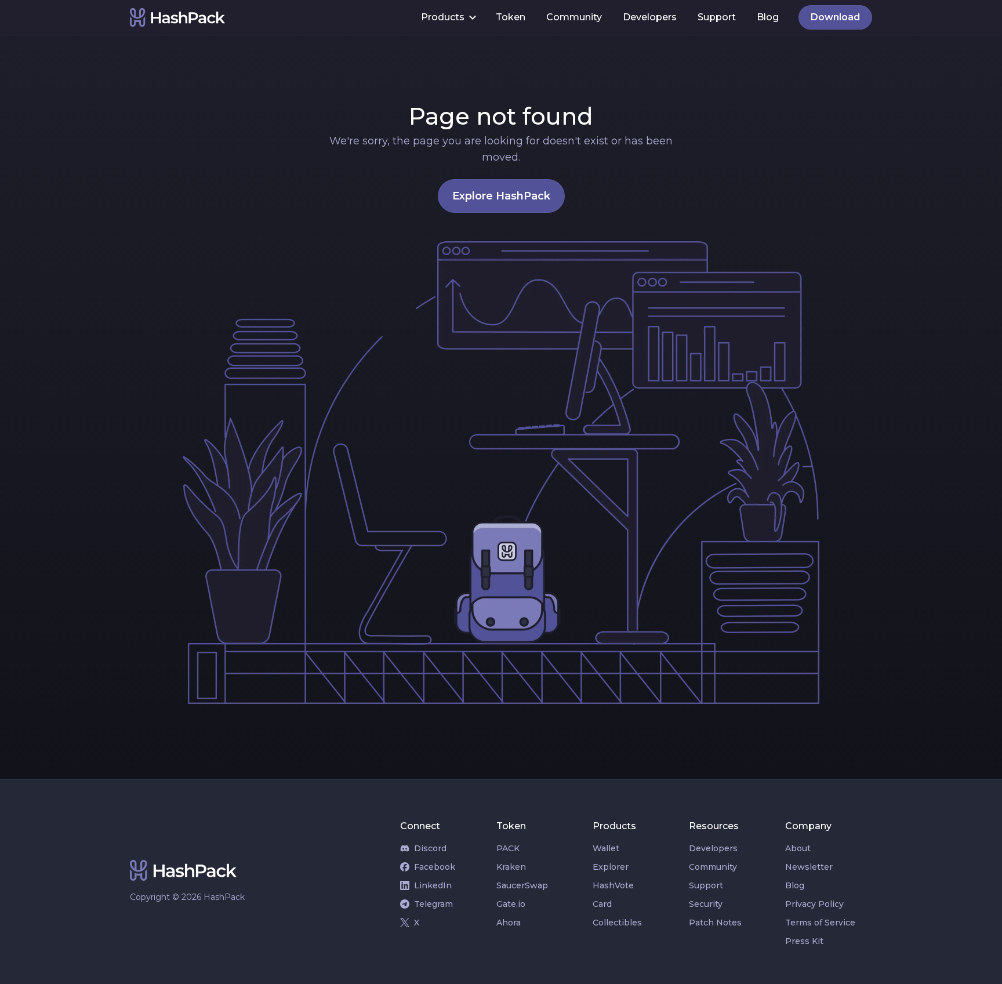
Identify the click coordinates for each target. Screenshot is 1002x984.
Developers (650, 17)
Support (717, 17)
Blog (768, 17)
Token (510, 17)
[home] (270, 17)
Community (574, 17)
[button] (448, 17)
